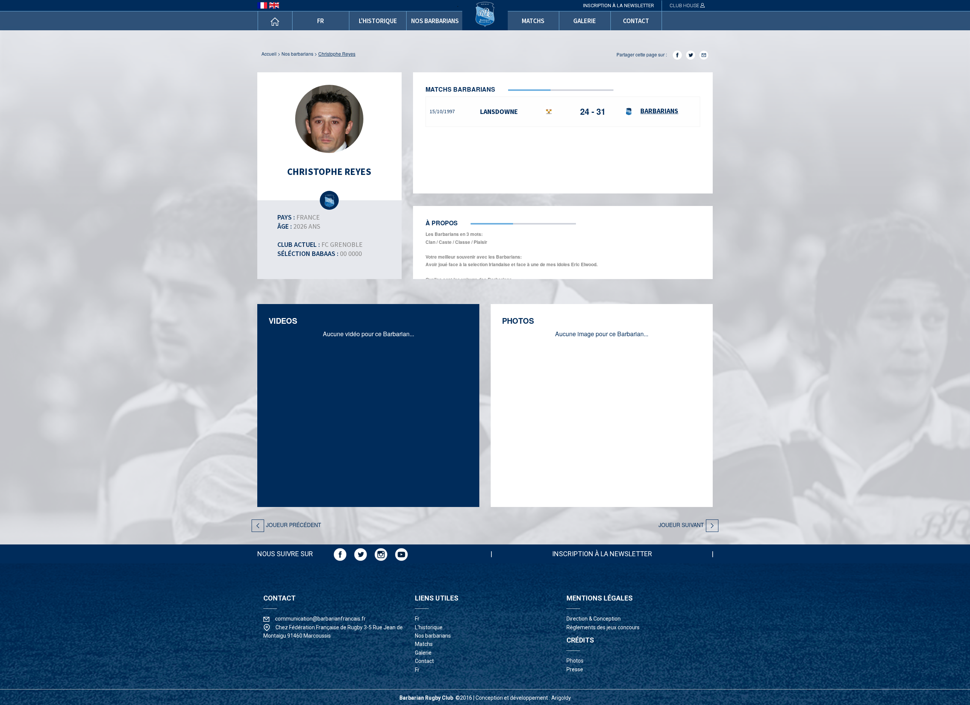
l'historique (378, 21)
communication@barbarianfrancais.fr (320, 619)
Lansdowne (499, 111)
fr (320, 21)
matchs (533, 21)
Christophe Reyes (336, 53)
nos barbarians (435, 21)
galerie (584, 21)
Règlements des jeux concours (603, 627)
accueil (269, 53)
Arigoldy (561, 698)
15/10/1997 (442, 111)
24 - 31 (592, 111)
